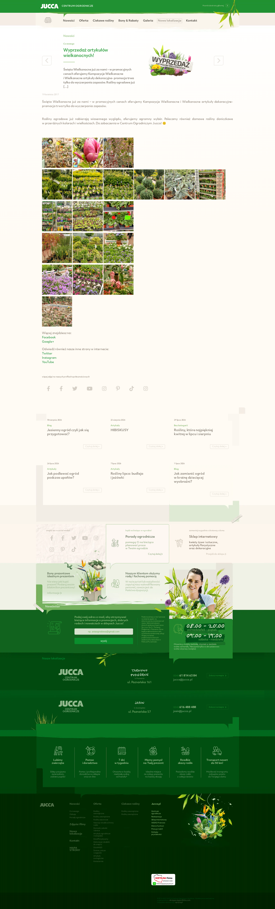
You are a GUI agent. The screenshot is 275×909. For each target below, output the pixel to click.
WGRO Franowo (158, 823)
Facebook (49, 337)
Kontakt (191, 20)
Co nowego (68, 44)
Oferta (83, 20)
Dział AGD (97, 848)
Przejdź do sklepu (215, 554)
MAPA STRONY (75, 849)
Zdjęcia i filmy (77, 824)
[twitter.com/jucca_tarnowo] (74, 389)
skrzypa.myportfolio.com (179, 900)
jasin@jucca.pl (182, 711)
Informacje (53, 593)
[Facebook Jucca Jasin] (61, 389)
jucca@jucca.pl (182, 680)
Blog (49, 426)
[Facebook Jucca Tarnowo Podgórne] (48, 389)
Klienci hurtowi (157, 826)
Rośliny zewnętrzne (101, 817)
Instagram (49, 358)
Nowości (69, 20)
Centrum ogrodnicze (77, 6)
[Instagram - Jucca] (104, 389)
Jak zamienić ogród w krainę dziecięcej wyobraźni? (189, 477)
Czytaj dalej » (92, 446)
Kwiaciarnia (98, 861)
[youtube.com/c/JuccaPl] (89, 389)
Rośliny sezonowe (100, 820)
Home (48, 20)
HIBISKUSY (119, 430)
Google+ (48, 342)
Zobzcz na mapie (216, 676)
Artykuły (115, 426)
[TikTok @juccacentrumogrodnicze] (131, 389)
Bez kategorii (181, 426)
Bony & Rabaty (128, 20)
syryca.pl (179, 902)
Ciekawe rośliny (103, 20)
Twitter (47, 353)
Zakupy (73, 814)
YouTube (48, 362)
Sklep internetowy (159, 820)
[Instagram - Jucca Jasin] (145, 389)
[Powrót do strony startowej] (50, 6)
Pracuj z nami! (157, 829)
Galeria (148, 20)
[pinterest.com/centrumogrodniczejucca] (118, 389)
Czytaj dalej (154, 554)
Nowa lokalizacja (169, 20)
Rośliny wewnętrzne (129, 811)
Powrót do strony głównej (213, 6)
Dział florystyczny (100, 839)
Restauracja (156, 817)
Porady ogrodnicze (77, 818)
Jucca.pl (156, 804)
